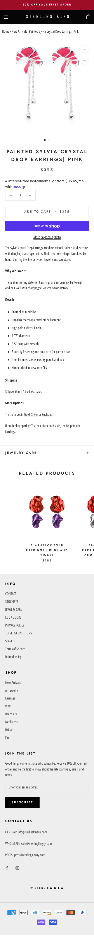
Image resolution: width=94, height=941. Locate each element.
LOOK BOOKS (13, 617)
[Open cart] (88, 17)
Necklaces (11, 721)
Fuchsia (46, 414)
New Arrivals (19, 31)
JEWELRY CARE (21, 452)
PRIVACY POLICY (14, 625)
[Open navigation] (6, 17)
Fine (7, 737)
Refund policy (13, 656)
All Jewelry (11, 690)
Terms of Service (15, 648)
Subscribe (22, 802)
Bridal (8, 729)
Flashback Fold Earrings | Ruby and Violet (47, 550)
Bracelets (11, 714)
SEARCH (9, 641)
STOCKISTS (11, 601)
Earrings (10, 698)
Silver (34, 414)
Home (5, 31)
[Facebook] (7, 867)
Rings (8, 706)
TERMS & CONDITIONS (18, 633)
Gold (27, 414)
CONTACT (10, 593)
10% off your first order (47, 5)
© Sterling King (47, 888)
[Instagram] (17, 867)
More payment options (47, 236)
